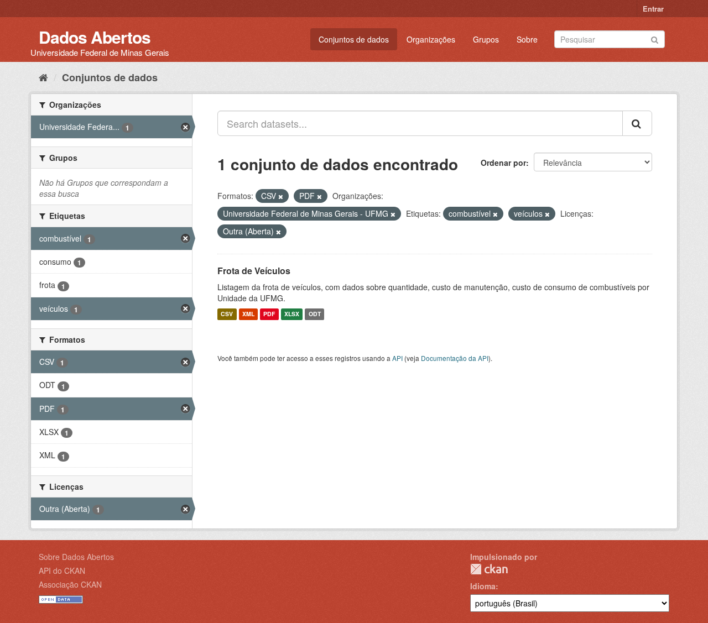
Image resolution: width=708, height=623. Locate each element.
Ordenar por (503, 162)
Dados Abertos (94, 37)
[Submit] (654, 38)
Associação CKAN (70, 584)
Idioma (483, 585)
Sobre (527, 39)
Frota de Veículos (253, 270)
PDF (269, 314)
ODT (315, 314)
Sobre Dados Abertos (76, 556)
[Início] (43, 77)
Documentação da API (454, 358)
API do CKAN (62, 570)
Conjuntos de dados (354, 39)
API (397, 358)
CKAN (489, 569)
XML (248, 314)
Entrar (653, 8)
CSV (227, 314)
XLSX (291, 314)
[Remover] (280, 196)
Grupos (486, 39)
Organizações (431, 39)
